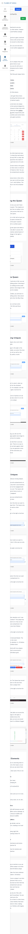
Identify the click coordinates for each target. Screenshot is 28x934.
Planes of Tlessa (10, 3)
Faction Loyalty (10, 83)
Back (23, 18)
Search (18, 9)
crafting (20, 110)
